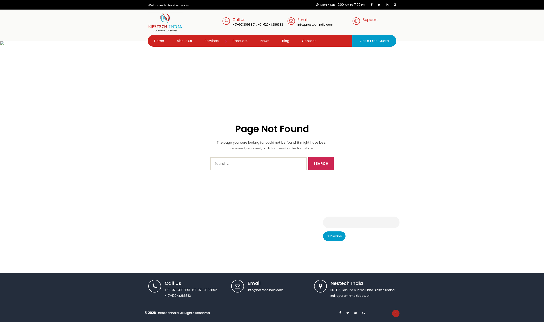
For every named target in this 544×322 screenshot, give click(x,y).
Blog (285, 40)
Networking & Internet (250, 236)
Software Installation (159, 230)
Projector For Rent (247, 260)
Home (159, 40)
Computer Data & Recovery (165, 260)
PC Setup (151, 242)
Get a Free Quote (374, 40)
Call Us (238, 19)
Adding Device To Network (253, 212)
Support (370, 19)
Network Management (250, 242)
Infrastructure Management (255, 224)
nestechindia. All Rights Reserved (184, 313)
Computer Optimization (162, 254)
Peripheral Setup (156, 236)
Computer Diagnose (159, 218)
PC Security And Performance (256, 254)
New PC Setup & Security (252, 248)
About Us (184, 40)
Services (212, 40)
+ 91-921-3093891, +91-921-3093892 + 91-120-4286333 (191, 290)
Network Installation (248, 230)
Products (240, 40)
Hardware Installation (160, 248)
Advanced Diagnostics (161, 212)
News (264, 40)
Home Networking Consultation (257, 218)
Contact (309, 40)
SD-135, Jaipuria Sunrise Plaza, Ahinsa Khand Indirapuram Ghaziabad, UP (362, 290)
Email (315, 22)
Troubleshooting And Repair (164, 224)
